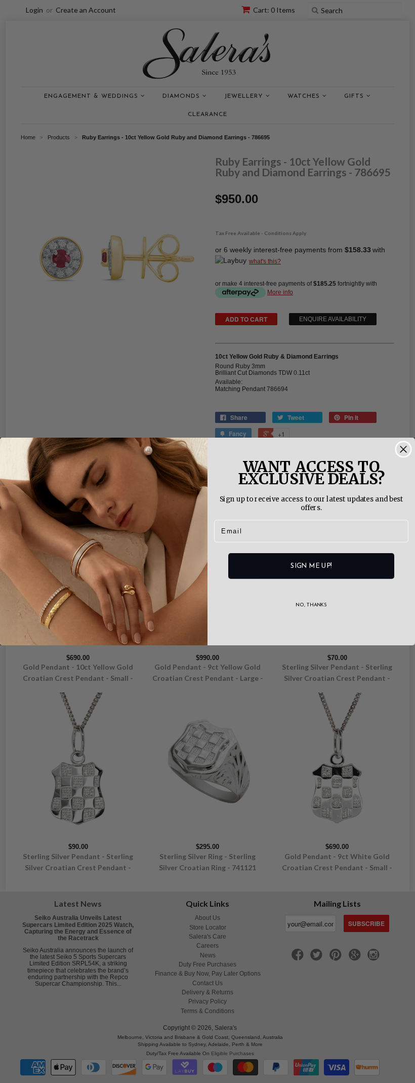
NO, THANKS (311, 605)
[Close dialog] (403, 449)
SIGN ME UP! (310, 566)
